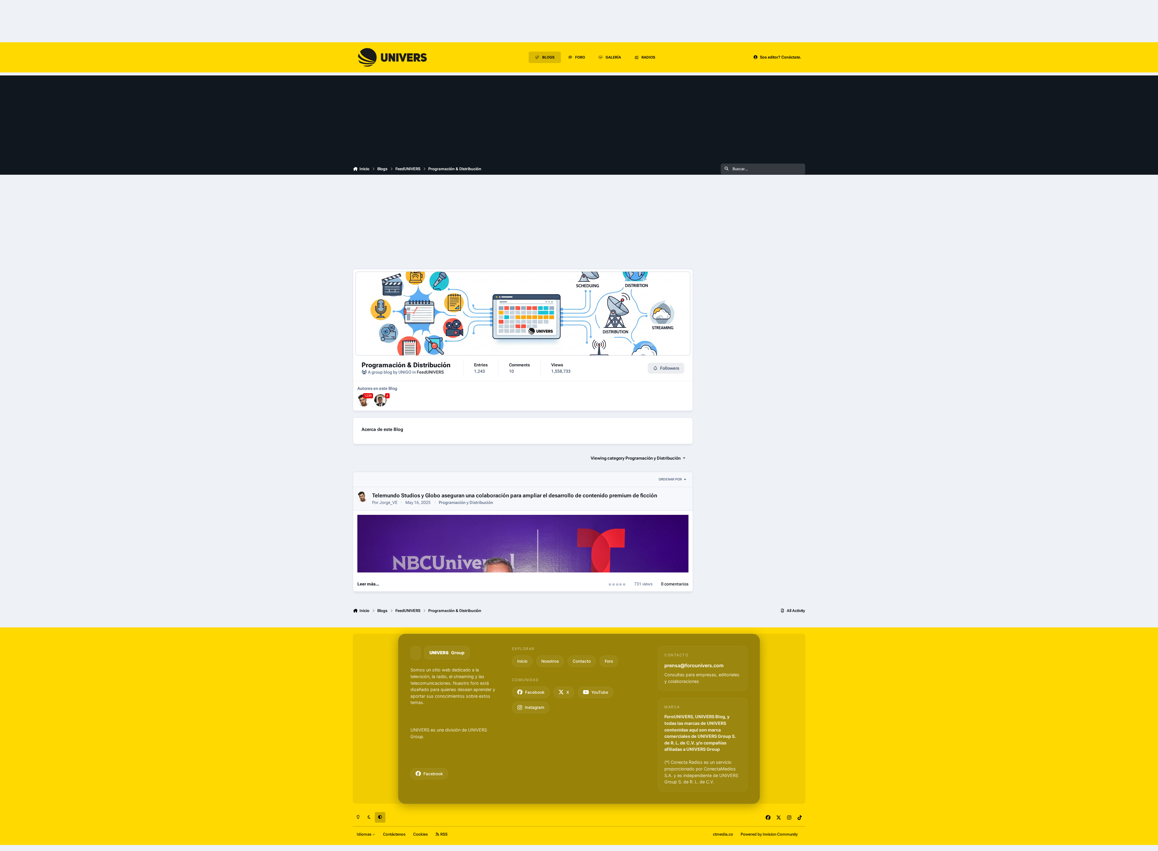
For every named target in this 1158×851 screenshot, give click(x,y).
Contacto (582, 660)
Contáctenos (394, 834)
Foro (609, 660)
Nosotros (550, 660)
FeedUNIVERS (430, 372)
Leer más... (368, 584)
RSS (443, 834)
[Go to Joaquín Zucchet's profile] (380, 400)
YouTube (599, 692)
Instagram (534, 707)
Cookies (420, 834)
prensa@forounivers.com (693, 665)
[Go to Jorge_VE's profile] (363, 400)
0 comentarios (674, 584)
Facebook (433, 773)
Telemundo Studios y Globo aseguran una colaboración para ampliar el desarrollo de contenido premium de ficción (514, 495)
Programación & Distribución (406, 365)
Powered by (769, 834)
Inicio (522, 660)
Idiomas (364, 834)
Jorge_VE (388, 502)
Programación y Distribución (466, 502)
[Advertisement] (579, 117)
